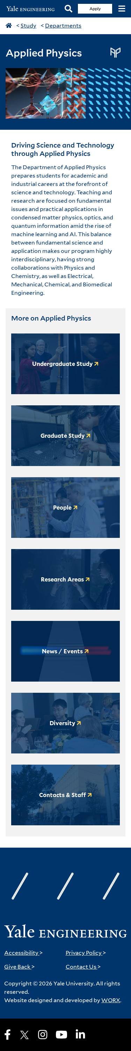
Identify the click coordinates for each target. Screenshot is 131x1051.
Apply (95, 8)
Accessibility (23, 952)
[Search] (68, 9)
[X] (24, 1035)
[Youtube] (61, 1034)
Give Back (19, 966)
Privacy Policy (86, 952)
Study (28, 25)
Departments (63, 25)
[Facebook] (7, 1034)
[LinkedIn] (80, 1034)
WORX (110, 1000)
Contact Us (83, 966)
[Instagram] (42, 1034)
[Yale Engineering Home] (32, 9)
